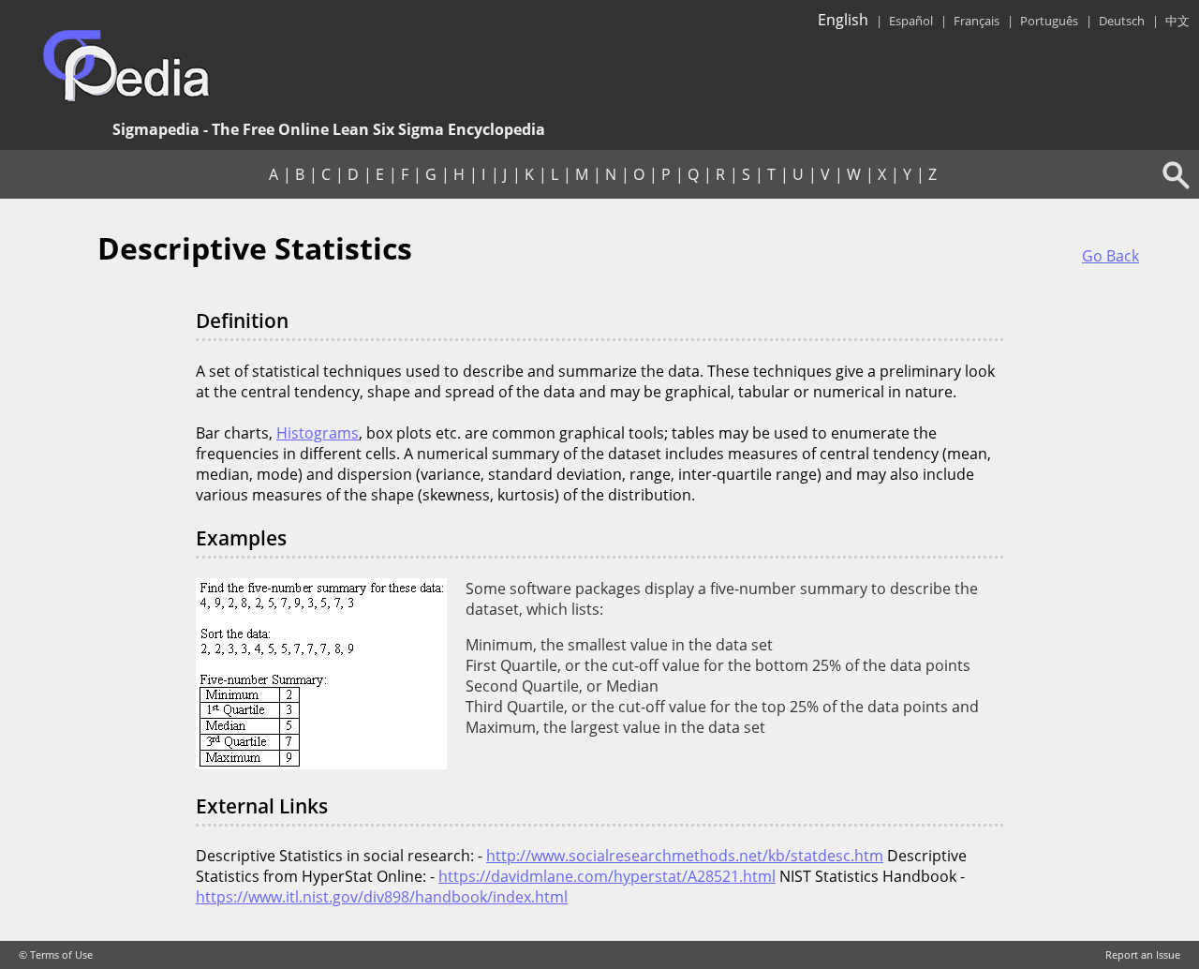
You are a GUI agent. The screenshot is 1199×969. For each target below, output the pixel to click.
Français (976, 20)
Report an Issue (1142, 955)
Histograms (317, 433)
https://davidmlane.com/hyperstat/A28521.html (607, 876)
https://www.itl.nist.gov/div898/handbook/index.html (382, 897)
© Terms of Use (56, 955)
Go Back (1110, 256)
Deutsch (1122, 20)
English (843, 19)
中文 (1177, 20)
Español (911, 20)
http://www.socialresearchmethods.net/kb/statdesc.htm (684, 855)
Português (1049, 20)
